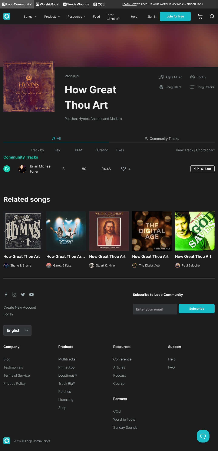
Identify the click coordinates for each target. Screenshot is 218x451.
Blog (6, 359)
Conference (122, 359)
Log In (8, 314)
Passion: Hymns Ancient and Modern (93, 118)
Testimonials (13, 367)
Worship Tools (124, 419)
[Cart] (200, 16)
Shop (62, 408)
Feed (96, 16)
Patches (64, 391)
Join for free (175, 16)
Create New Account (19, 307)
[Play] (6, 168)
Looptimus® (67, 375)
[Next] (212, 232)
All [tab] (59, 138)
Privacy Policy (14, 383)
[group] (202, 168)
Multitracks (67, 359)
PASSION (72, 76)
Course (119, 383)
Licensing (65, 399)
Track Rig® (66, 383)
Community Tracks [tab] (164, 138)
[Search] (212, 16)
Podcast (119, 375)
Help (134, 16)
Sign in (151, 16)
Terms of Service (16, 375)
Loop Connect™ (113, 16)
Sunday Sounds (125, 427)
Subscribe (196, 308)
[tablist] (109, 138)
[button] (9, 168)
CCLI (117, 411)
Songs (28, 16)
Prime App (66, 367)
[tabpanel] (109, 162)
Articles (119, 367)
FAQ (171, 367)
